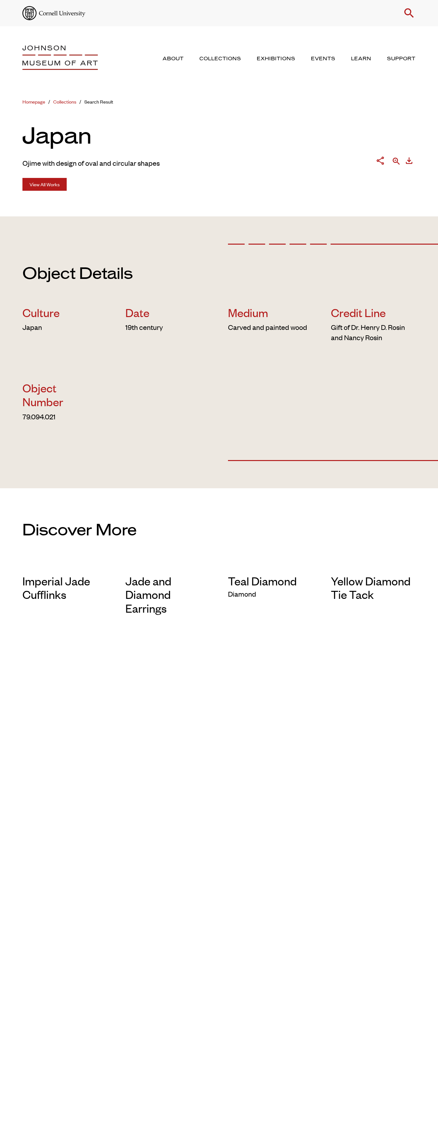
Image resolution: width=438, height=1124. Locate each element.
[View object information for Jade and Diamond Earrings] (167, 563)
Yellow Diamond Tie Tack (370, 587)
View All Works (44, 184)
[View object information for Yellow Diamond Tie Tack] (373, 563)
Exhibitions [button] (276, 59)
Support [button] (401, 59)
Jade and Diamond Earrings (148, 594)
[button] (409, 13)
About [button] (173, 59)
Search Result (98, 101)
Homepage (33, 101)
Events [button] (323, 59)
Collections (64, 101)
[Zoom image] (396, 161)
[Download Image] (409, 161)
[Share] (380, 162)
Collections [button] (220, 59)
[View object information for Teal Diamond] (270, 563)
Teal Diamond (262, 580)
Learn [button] (361, 59)
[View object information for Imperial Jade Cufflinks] (64, 563)
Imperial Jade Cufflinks (56, 587)
